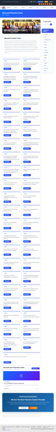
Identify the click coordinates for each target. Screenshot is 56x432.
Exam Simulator (24, 426)
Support (30, 7)
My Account (41, 1)
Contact (52, 7)
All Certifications (23, 407)
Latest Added (39, 426)
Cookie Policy (27, 427)
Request (23, 7)
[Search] (51, 24)
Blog (53, 426)
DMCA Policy (39, 427)
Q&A (28, 426)
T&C (14, 427)
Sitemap (49, 426)
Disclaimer (18, 427)
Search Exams (18, 426)
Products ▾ (8, 7)
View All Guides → (35, 368)
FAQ (37, 7)
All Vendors (33, 407)
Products (12, 426)
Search (16, 7)
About (45, 7)
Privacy (22, 427)
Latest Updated (33, 426)
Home (8, 426)
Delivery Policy (33, 427)
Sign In (46, 1)
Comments (44, 426)
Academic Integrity (45, 427)
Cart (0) (34, 1)
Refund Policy (10, 427)
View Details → (7, 68)
